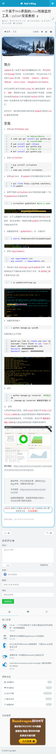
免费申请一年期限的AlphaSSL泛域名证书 (27, 655)
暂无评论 (47, 21)
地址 (4, 590)
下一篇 (49, 533)
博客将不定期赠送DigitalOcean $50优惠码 (27, 636)
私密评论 (44, 565)
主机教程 (18, 23)
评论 (4, 545)
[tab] (9, 612)
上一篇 (7, 533)
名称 (4, 570)
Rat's (6, 21)
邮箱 (4, 580)
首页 (8, 31)
